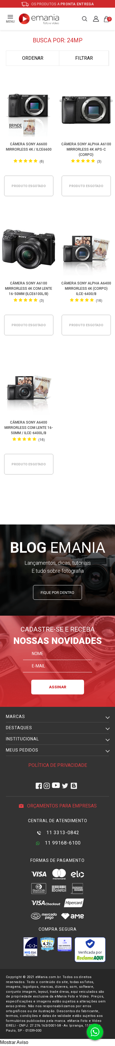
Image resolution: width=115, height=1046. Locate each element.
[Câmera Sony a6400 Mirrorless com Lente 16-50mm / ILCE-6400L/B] (28, 389)
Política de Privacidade (57, 765)
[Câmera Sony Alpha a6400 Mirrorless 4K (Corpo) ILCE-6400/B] (86, 250)
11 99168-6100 (62, 843)
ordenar (32, 58)
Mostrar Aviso (14, 1042)
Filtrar (84, 58)
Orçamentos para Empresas (61, 806)
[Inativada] (30, 946)
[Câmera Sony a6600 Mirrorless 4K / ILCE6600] (28, 111)
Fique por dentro (57, 592)
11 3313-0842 (62, 832)
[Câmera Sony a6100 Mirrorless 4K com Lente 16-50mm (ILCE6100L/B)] (28, 250)
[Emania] (39, 19)
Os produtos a (62, 4)
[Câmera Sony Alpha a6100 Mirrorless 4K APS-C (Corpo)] (86, 111)
